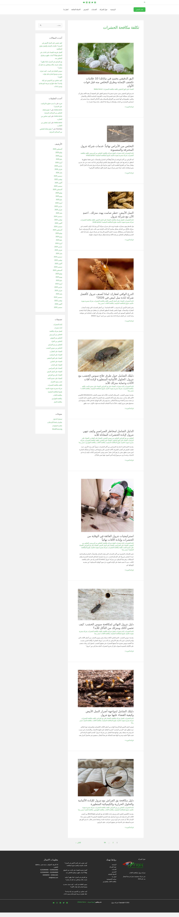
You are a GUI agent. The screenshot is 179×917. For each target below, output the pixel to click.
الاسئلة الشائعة (75, 9)
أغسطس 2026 (57, 149)
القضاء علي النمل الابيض (103, 220)
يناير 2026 (59, 172)
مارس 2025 (58, 206)
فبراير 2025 (58, 209)
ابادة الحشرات (129, 153)
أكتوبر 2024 (58, 223)
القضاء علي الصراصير (121, 545)
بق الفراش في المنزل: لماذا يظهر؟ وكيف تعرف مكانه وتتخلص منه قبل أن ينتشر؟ (50, 64)
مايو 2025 (59, 199)
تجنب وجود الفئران (56, 381)
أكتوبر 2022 (58, 304)
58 (105, 842)
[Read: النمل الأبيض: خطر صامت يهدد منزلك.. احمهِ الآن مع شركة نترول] (121, 200)
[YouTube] (84, 2)
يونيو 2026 (59, 156)
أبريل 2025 (58, 203)
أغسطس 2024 (57, 230)
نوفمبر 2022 (58, 300)
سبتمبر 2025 (58, 186)
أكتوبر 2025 (58, 183)
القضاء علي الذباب (56, 365)
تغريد (60, 103)
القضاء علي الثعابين (106, 440)
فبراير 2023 (58, 290)
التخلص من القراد (56, 341)
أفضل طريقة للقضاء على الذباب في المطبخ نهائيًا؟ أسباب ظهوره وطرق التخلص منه (51, 55)
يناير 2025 (59, 213)
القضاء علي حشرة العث (93, 386)
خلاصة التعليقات (57, 426)
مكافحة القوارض (91, 442)
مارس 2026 (58, 166)
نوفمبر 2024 (58, 220)
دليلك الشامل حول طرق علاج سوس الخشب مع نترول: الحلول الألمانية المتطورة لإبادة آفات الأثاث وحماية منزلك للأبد (106, 379)
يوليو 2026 (59, 152)
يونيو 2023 (59, 277)
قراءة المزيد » (129, 106)
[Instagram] (89, 2)
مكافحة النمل (88, 720)
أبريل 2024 (58, 243)
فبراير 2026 (58, 169)
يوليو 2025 (59, 193)
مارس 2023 (58, 287)
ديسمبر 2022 (58, 297)
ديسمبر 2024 (58, 216)
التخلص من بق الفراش (127, 438)
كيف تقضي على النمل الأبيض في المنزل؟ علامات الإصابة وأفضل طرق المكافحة (50, 46)
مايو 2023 (59, 280)
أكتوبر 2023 (58, 263)
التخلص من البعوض (56, 338)
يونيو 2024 (59, 236)
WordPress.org (57, 429)
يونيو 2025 (59, 196)
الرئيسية (113, 9)
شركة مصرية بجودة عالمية (119, 155)
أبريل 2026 (58, 162)
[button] (144, 2)
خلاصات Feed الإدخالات (54, 422)
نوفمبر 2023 (58, 260)
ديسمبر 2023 (58, 257)
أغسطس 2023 (57, 270)
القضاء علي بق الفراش (109, 386)
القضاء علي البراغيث (55, 355)
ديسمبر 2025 (58, 176)
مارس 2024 (58, 247)
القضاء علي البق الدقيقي (126, 89)
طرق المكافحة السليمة (103, 155)
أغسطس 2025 (57, 189)
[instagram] (57, 903)
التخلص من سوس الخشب (111, 438)
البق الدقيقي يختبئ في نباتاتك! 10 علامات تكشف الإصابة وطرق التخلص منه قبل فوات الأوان (109, 82)
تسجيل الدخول (57, 419)
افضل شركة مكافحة (109, 153)
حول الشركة (103, 9)
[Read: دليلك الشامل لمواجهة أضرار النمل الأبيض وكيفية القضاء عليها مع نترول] (106, 688)
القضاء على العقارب (96, 438)
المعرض (85, 9)
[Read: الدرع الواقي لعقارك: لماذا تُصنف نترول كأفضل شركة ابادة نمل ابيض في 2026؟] (106, 274)
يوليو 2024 (59, 233)
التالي (78, 842)
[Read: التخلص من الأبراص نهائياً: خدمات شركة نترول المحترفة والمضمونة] (120, 133)
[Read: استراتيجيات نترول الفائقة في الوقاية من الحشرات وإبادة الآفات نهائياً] (107, 505)
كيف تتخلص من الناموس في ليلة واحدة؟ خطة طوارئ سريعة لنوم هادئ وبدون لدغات (50, 83)
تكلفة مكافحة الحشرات (110, 89)
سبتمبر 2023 (58, 267)
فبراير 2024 (58, 250)
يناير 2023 (59, 294)
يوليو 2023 (59, 273)
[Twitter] (92, 2)
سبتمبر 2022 (58, 307)
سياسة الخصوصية (111, 879)
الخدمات (94, 9)
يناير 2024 (59, 253)
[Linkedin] (87, 2)
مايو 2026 (59, 159)
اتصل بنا (65, 9)
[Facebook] (95, 2)
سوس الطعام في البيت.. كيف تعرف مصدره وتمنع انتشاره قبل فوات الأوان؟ (51, 74)
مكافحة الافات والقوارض (109, 881)
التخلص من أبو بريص (96, 153)
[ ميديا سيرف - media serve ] (86, 902)
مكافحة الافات (109, 303)
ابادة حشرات (120, 153)
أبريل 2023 (58, 284)
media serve (58, 110)
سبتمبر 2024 (58, 226)
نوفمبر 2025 (58, 179)
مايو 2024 (59, 240)
